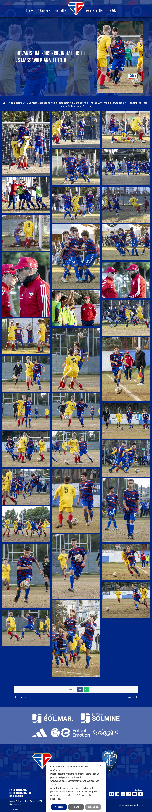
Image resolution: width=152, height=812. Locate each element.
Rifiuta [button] (76, 807)
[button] (80, 689)
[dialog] (76, 787)
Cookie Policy (15, 801)
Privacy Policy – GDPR (32, 801)
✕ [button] (101, 765)
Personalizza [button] (93, 807)
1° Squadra (43, 10)
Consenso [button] (14, 809)
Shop (101, 10)
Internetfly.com (136, 805)
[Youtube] (134, 794)
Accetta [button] (59, 807)
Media (88, 10)
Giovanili (59, 10)
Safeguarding (15, 804)
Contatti (112, 10)
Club (28, 10)
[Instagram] (117, 794)
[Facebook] (111, 794)
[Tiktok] (128, 794)
